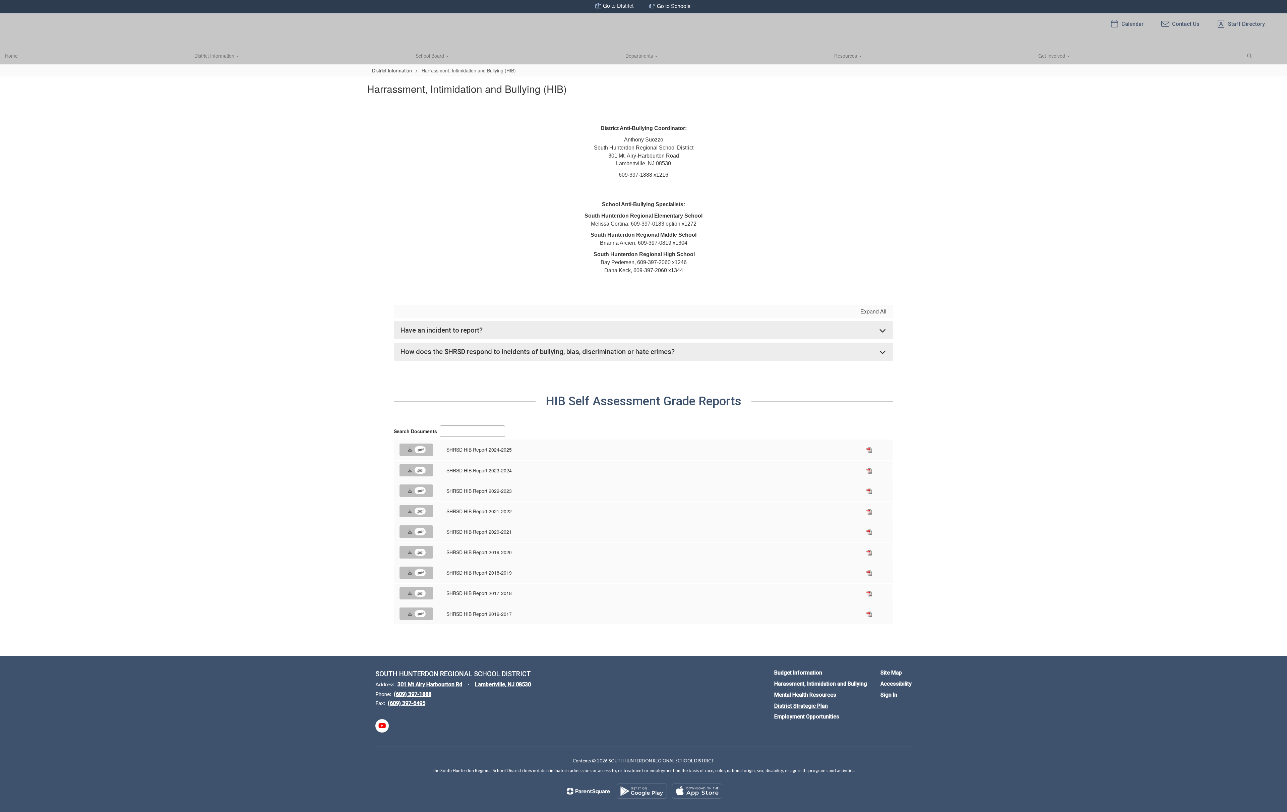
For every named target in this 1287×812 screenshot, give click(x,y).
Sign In (888, 695)
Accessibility (896, 684)
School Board (430, 55)
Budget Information (798, 673)
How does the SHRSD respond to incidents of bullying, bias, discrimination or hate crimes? (538, 352)
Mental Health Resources (805, 695)
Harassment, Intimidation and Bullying (820, 684)
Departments (639, 55)
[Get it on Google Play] (642, 791)
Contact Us (1186, 24)
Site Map (891, 673)
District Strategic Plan (801, 706)
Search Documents (415, 431)
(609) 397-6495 (406, 703)
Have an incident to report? (442, 330)
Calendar (1132, 24)
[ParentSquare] (588, 791)
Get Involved (1052, 55)
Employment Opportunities (806, 716)
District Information (215, 55)
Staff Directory (1246, 24)
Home (11, 55)
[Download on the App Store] (697, 791)
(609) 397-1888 (412, 694)
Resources (846, 55)
